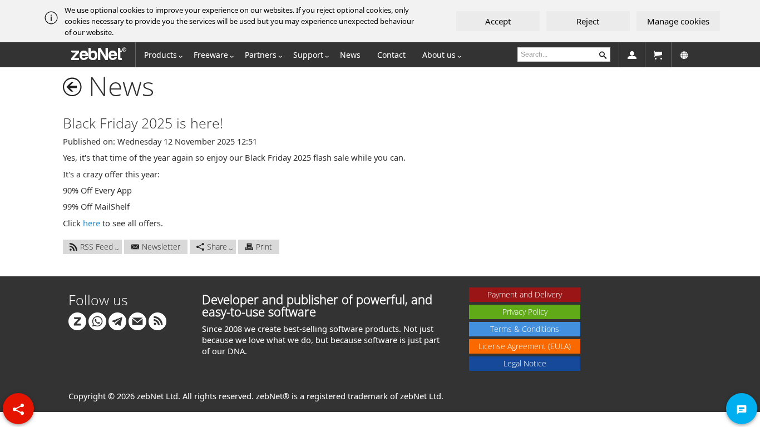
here (91, 223)
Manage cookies (678, 21)
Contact (391, 54)
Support (308, 54)
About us (439, 54)
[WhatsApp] (97, 320)
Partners (261, 54)
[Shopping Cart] (658, 54)
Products (160, 54)
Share (217, 246)
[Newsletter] (137, 320)
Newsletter (161, 246)
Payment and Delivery (524, 294)
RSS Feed (96, 246)
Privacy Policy (524, 311)
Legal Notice (525, 363)
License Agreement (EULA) (524, 346)
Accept (498, 21)
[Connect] (77, 320)
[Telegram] (117, 320)
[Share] (18, 408)
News (350, 54)
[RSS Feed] (157, 320)
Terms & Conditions (524, 329)
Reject (587, 21)
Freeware (211, 54)
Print (264, 246)
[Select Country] (684, 54)
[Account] (632, 54)
